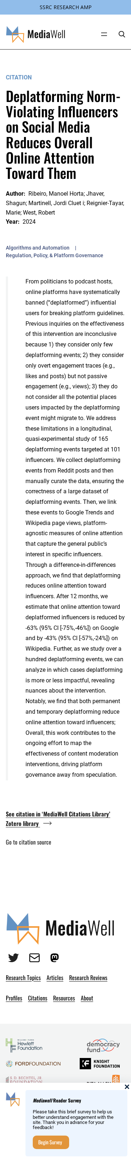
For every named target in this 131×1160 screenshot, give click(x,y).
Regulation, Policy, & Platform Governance (54, 255)
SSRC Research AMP (66, 7)
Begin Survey (50, 1142)
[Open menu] (104, 34)
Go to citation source (28, 842)
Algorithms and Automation (38, 248)
